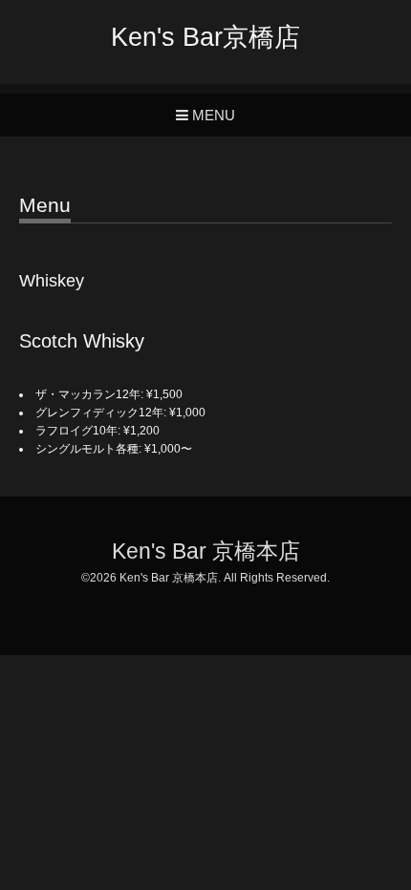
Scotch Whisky (81, 340)
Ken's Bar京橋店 (205, 37)
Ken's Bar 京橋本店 (206, 551)
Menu (45, 205)
